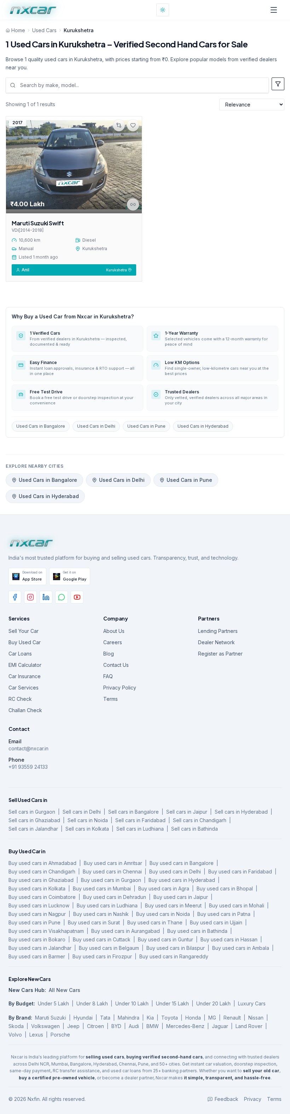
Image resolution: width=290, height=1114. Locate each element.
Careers (112, 642)
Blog (108, 654)
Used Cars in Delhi (96, 426)
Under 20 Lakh (213, 1003)
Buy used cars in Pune (34, 922)
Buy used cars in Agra (163, 888)
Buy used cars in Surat (94, 922)
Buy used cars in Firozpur (102, 956)
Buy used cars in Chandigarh (41, 871)
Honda (193, 1018)
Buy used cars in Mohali (236, 905)
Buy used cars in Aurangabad (125, 931)
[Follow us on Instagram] (30, 597)
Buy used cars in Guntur (165, 939)
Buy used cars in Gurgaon (111, 880)
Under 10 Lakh (132, 1003)
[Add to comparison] (119, 125)
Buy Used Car (24, 642)
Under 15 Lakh (172, 1003)
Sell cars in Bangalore (133, 812)
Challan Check (25, 710)
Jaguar (220, 1026)
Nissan (255, 1018)
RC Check (20, 699)
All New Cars (64, 990)
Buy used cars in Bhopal (225, 888)
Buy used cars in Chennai (112, 871)
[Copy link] (133, 204)
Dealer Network (216, 642)
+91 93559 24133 (28, 767)
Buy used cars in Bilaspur (175, 948)
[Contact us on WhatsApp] (61, 597)
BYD (116, 1026)
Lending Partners (218, 631)
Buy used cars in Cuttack (101, 939)
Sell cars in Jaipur (186, 812)
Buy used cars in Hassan (229, 939)
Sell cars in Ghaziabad (34, 820)
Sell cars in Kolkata (87, 829)
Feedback (226, 1099)
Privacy (252, 1099)
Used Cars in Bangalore (40, 426)
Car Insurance (24, 676)
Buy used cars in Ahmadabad (42, 863)
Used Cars (44, 30)
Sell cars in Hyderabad (241, 812)
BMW (152, 1026)
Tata (105, 1018)
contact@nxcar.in (28, 748)
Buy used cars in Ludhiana (107, 905)
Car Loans (20, 654)
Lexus (36, 1035)
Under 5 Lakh (53, 1003)
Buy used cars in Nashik (101, 914)
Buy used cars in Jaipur (180, 897)
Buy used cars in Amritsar (113, 863)
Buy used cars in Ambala (240, 948)
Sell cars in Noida (88, 820)
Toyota (169, 1018)
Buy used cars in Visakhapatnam (46, 931)
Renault (232, 1018)
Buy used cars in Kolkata (36, 888)
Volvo (15, 1035)
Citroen (95, 1026)
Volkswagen (45, 1026)
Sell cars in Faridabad (140, 820)
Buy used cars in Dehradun (114, 897)
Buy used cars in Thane (154, 922)
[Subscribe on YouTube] (77, 597)
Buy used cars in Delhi (175, 871)
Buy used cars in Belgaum (109, 948)
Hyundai (83, 1018)
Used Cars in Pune (146, 426)
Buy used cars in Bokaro (36, 939)
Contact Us (116, 665)
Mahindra (128, 1018)
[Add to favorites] (133, 125)
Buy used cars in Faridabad (240, 871)
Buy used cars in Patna (223, 914)
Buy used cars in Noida (163, 914)
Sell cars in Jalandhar (33, 829)
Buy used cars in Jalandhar (39, 948)
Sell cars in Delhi (82, 812)
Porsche (60, 1035)
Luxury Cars (252, 1003)
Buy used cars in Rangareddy (173, 956)
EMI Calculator (24, 665)
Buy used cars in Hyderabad (182, 880)
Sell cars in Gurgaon (31, 812)
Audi (134, 1026)
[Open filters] (278, 83)
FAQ (108, 676)
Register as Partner (220, 654)
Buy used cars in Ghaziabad (41, 880)
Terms (110, 699)
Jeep (73, 1026)
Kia (150, 1018)
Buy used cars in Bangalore (182, 863)
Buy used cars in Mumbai (102, 888)
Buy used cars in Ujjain (216, 922)
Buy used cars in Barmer (36, 956)
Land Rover (249, 1026)
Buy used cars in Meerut (173, 905)
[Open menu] (274, 10)
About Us (113, 631)
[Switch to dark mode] (162, 10)
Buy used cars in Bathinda (197, 931)
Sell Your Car (23, 631)
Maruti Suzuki (50, 1018)
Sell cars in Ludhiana (140, 829)
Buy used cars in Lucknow (38, 905)
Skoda (16, 1026)
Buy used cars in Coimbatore (42, 897)
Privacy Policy (119, 688)
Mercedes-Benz (185, 1026)
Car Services (23, 688)
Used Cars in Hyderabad (203, 426)
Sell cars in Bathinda (194, 829)
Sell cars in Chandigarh (199, 820)
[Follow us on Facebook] (14, 597)
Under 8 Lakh (92, 1003)
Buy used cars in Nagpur (37, 914)
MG (212, 1018)
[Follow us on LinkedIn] (46, 597)
